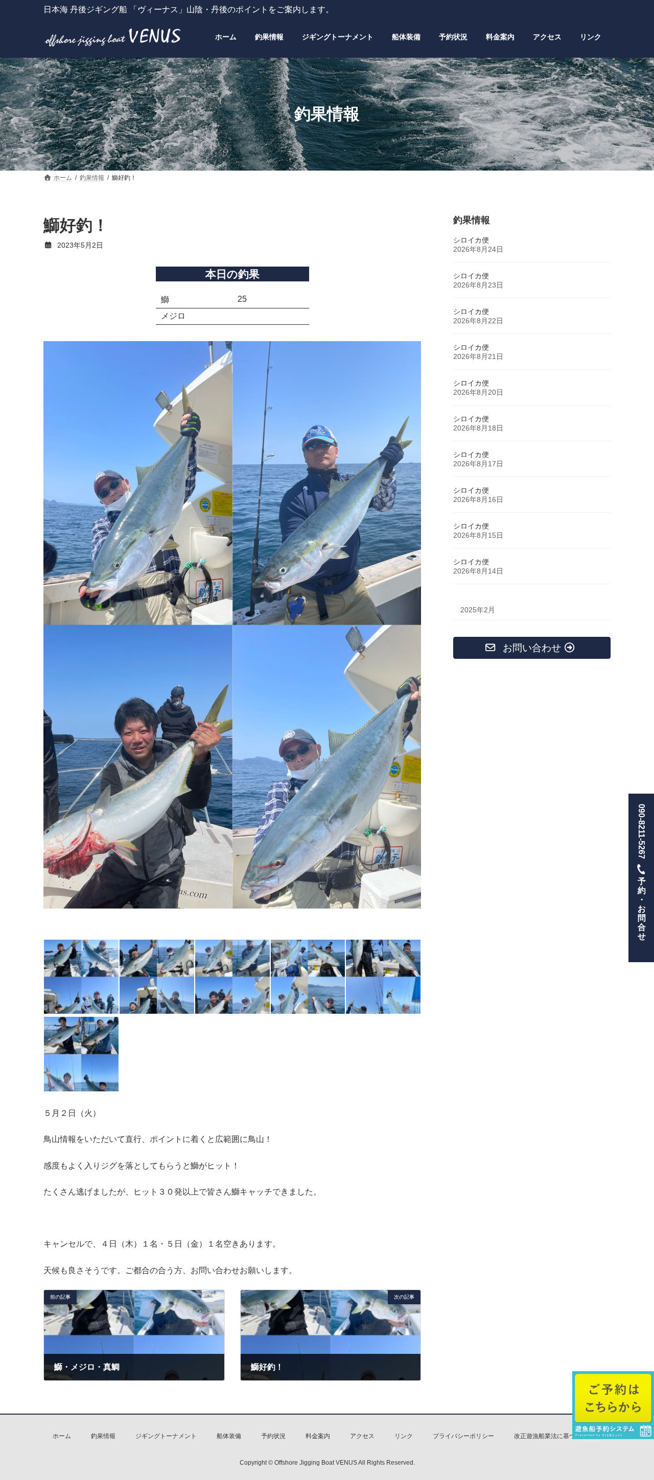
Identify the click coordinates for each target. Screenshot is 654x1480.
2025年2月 (477, 610)
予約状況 (273, 1436)
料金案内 (318, 1436)
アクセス (362, 1436)
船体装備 (229, 1436)
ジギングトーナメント (166, 1436)
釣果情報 (103, 1436)
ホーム (62, 1436)
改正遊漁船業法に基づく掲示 (554, 1436)
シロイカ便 (471, 240)
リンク (403, 1436)
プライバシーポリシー (463, 1436)
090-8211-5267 (641, 872)
